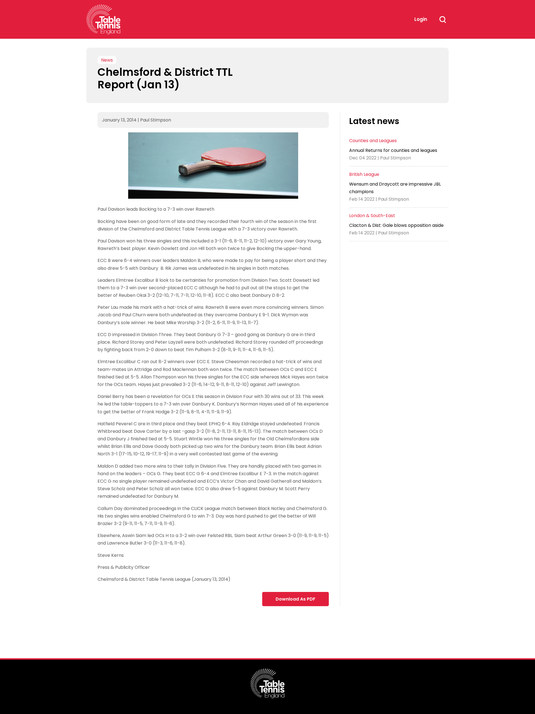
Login (420, 19)
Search (442, 19)
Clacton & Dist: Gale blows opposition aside (396, 225)
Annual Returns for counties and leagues (393, 150)
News (107, 60)
